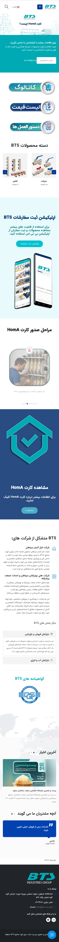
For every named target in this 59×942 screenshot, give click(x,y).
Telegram (48, 916)
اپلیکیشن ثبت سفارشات (29, 243)
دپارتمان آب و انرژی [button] (40, 660)
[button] (40, 6)
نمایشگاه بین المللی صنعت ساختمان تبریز (40, 790)
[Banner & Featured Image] (29, 24)
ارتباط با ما (28, 60)
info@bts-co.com (44, 903)
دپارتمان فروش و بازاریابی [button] (37, 634)
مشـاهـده (29, 510)
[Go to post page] (29, 773)
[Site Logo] (50, 7)
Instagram (54, 916)
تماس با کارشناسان (46, 60)
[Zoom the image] (31, 81)
